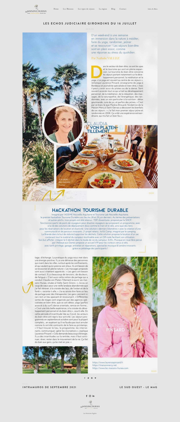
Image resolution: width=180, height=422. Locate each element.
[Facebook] (87, 396)
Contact (123, 9)
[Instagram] (90, 396)
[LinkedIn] (93, 396)
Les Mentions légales (90, 413)
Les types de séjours (86, 9)
